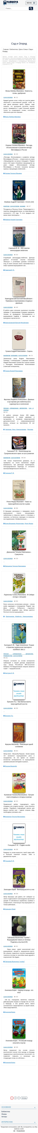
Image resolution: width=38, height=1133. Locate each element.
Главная (5, 49)
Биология (7, 355)
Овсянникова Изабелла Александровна (19, 616)
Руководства (8, 656)
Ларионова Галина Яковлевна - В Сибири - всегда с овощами (19, 596)
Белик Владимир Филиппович (14, 523)
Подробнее (21, 1131)
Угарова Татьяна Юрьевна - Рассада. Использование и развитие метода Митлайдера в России (19, 147)
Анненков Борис (10, 1012)
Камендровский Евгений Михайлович (17, 322)
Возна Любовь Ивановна (13, 117)
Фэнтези (6, 206)
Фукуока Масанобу (11, 766)
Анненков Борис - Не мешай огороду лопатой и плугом (19, 1042)
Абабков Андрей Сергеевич (13, 219)
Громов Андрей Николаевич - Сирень (19, 351)
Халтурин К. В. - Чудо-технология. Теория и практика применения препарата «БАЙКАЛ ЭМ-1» (19, 647)
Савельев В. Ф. (10, 270)
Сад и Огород (8, 97)
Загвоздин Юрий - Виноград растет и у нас (19, 889)
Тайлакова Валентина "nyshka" (15, 961)
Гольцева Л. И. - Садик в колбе (19, 845)
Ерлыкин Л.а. (9, 715)
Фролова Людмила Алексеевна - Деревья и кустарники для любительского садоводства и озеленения (19, 402)
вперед (24, 1098)
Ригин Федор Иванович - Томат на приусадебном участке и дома (19, 503)
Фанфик (22, 206)
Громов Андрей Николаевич (14, 371)
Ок (14, 1131)
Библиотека (14, 49)
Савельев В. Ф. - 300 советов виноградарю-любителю (19, 249)
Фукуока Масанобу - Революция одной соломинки (19, 745)
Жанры (4, 1114)
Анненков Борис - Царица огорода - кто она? (19, 991)
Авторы (4, 1116)
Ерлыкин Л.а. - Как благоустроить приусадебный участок (19, 703)
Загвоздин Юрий (10, 909)
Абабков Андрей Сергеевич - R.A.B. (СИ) (19, 202)
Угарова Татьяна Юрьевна (13, 173)
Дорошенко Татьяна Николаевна (15, 566)
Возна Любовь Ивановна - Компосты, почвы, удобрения (19, 92)
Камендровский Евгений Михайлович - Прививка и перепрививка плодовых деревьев (19, 301)
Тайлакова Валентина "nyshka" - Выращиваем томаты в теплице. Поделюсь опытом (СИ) (19, 940)
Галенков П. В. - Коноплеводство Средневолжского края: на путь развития (19, 452)
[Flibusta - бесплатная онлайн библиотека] (10, 2)
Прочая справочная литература (15, 408)
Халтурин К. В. (9, 673)
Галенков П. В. (9, 473)
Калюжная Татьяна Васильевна (15, 816)
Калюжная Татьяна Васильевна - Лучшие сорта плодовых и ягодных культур (19, 796)
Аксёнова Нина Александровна (15, 429)
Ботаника (14, 355)
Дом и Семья (23, 49)
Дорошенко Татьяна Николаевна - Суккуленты (19, 553)
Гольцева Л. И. (9, 861)
